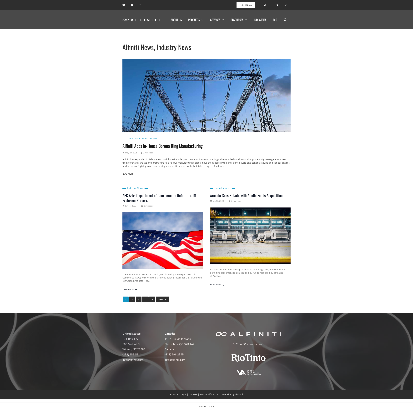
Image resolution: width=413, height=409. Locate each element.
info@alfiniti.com (132, 360)
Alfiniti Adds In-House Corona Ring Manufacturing (162, 145)
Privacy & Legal (178, 394)
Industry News (149, 138)
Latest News (246, 5)
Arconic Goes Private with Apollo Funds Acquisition (246, 195)
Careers (193, 394)
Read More (127, 173)
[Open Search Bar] (285, 20)
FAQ (275, 20)
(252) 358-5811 (132, 354)
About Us (176, 20)
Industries (260, 20)
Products (194, 20)
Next (160, 299)
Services (215, 20)
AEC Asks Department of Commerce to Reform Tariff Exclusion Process (159, 197)
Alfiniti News (134, 138)
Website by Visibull (232, 394)
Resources (237, 20)
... (145, 299)
